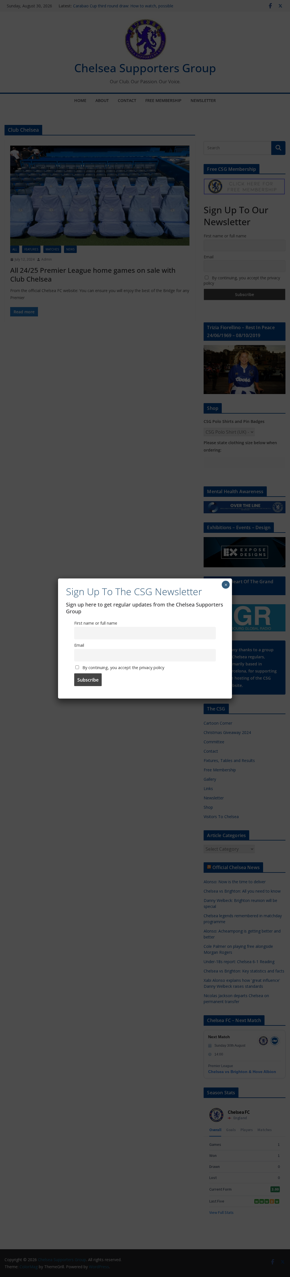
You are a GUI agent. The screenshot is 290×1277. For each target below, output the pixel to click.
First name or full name (95, 623)
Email (79, 645)
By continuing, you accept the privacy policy (122, 667)
